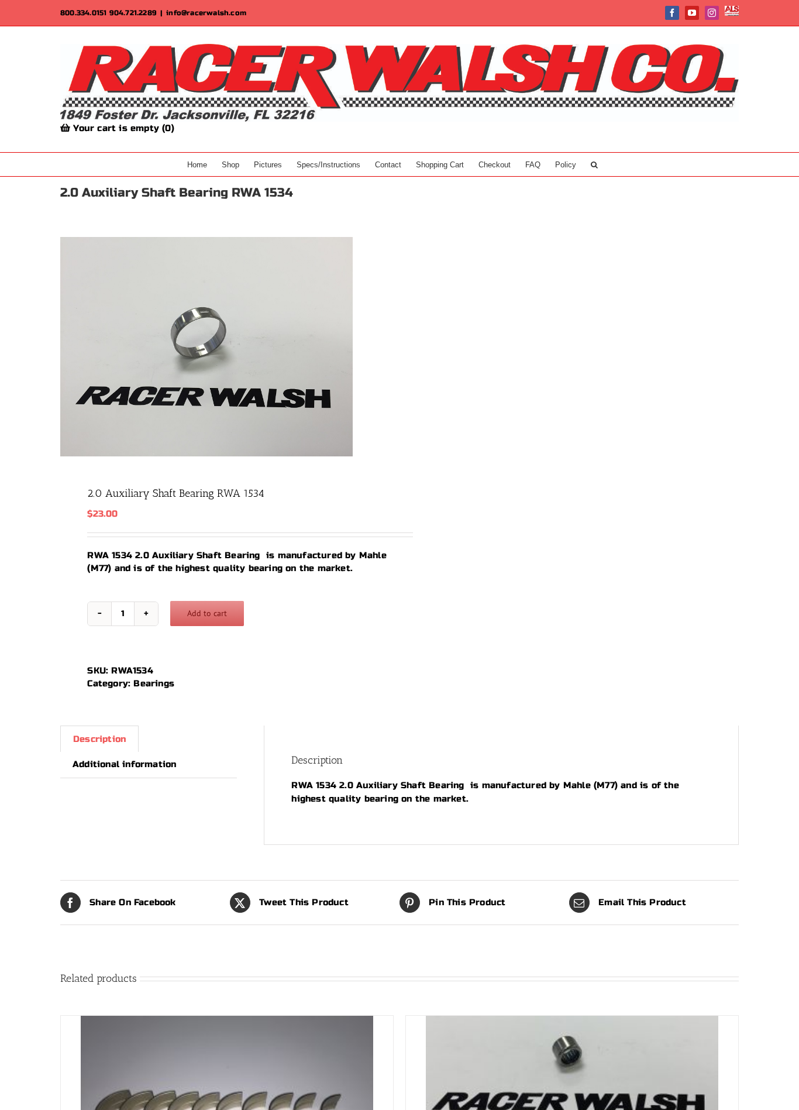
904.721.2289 (133, 13)
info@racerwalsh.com (206, 13)
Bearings (153, 683)
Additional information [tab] (124, 764)
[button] (594, 164)
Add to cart (207, 613)
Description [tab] (99, 739)
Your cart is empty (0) (122, 128)
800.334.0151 (83, 13)
